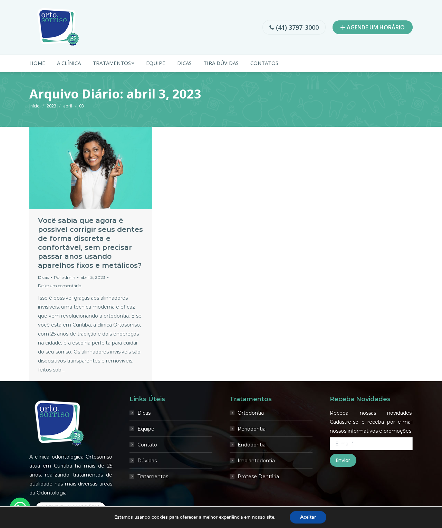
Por (64, 277)
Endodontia (252, 445)
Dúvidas (147, 461)
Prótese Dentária (258, 476)
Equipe (145, 429)
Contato (147, 445)
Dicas (43, 277)
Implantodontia (256, 461)
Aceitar (308, 517)
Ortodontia (251, 413)
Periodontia (252, 429)
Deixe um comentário (59, 285)
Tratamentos (152, 476)
